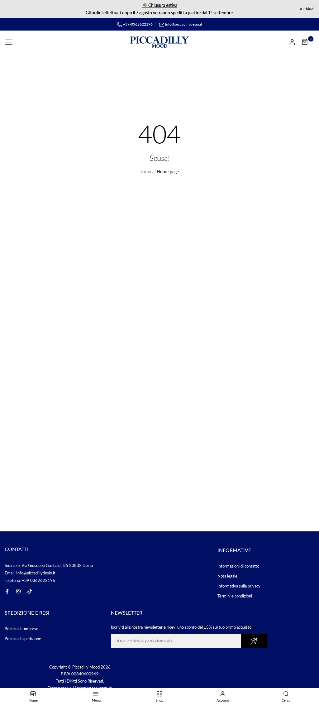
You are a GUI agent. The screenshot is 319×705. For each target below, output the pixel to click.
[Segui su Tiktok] (29, 591)
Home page (168, 171)
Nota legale (227, 575)
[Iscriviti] (254, 641)
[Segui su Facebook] (7, 591)
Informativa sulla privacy (238, 585)
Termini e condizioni (234, 595)
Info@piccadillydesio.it (183, 24)
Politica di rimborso (21, 628)
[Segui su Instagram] (18, 591)
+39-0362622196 (137, 24)
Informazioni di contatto (238, 566)
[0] (305, 42)
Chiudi (13, 9)
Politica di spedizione (23, 638)
